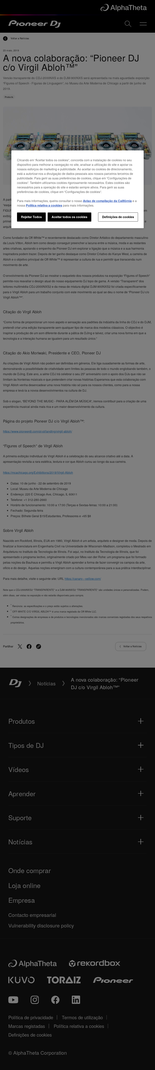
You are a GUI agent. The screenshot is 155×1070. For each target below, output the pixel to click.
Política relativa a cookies (44, 205)
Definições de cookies (118, 217)
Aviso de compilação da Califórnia (107, 201)
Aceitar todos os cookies (69, 217)
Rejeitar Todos (31, 217)
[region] (77, 189)
